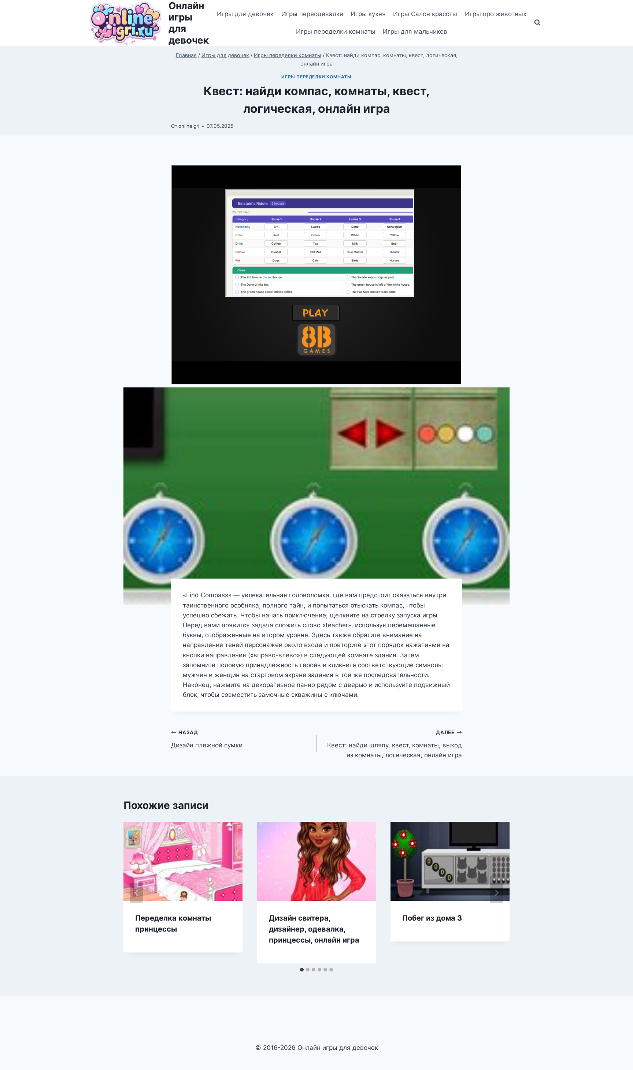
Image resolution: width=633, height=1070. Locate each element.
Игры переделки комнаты (335, 31)
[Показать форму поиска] (537, 22)
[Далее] (496, 893)
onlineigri (188, 126)
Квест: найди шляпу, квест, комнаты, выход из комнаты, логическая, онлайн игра (394, 744)
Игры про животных (495, 14)
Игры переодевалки (312, 14)
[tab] (302, 969)
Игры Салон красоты (425, 14)
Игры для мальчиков (415, 31)
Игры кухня (368, 14)
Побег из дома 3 (432, 918)
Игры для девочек (245, 14)
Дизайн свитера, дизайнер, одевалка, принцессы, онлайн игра (314, 929)
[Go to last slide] (136, 893)
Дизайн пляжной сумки (207, 739)
